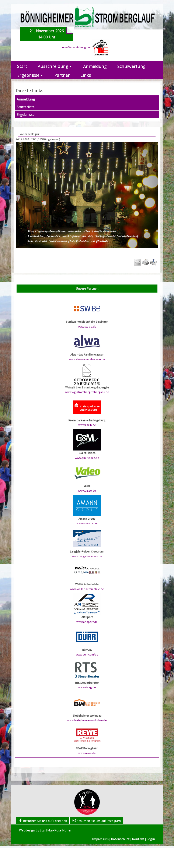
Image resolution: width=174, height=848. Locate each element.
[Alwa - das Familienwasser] (87, 341)
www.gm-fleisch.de (87, 458)
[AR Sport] (87, 604)
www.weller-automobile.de (87, 589)
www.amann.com (87, 523)
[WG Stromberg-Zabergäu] (87, 374)
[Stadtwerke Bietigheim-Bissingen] (87, 308)
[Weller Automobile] (87, 571)
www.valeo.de (87, 490)
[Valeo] (87, 472)
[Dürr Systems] (87, 636)
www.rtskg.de (87, 687)
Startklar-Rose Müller (56, 830)
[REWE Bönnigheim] (87, 735)
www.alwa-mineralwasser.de (87, 359)
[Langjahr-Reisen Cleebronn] (87, 538)
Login (151, 839)
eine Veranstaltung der (77, 47)
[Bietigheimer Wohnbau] (87, 702)
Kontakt (138, 839)
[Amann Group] (87, 505)
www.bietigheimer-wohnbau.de (87, 720)
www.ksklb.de (87, 425)
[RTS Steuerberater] (87, 669)
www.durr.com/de (87, 654)
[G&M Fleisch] (87, 440)
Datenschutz (120, 839)
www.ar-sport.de (87, 622)
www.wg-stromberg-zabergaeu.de (87, 392)
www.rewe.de (87, 753)
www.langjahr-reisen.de (87, 556)
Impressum (100, 839)
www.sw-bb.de (87, 326)
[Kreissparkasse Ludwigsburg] (87, 407)
